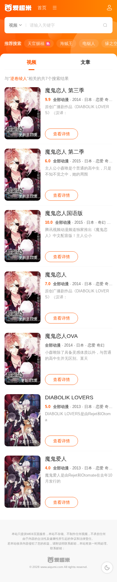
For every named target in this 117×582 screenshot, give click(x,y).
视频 (31, 62)
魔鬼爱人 (56, 459)
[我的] (109, 8)
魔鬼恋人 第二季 (64, 152)
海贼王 (66, 43)
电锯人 (88, 43)
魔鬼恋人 (56, 275)
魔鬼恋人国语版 (64, 213)
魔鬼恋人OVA (61, 336)
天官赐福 (39, 43)
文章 (85, 62)
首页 (42, 7)
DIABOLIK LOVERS (69, 397)
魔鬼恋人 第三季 (64, 90)
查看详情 (61, 133)
